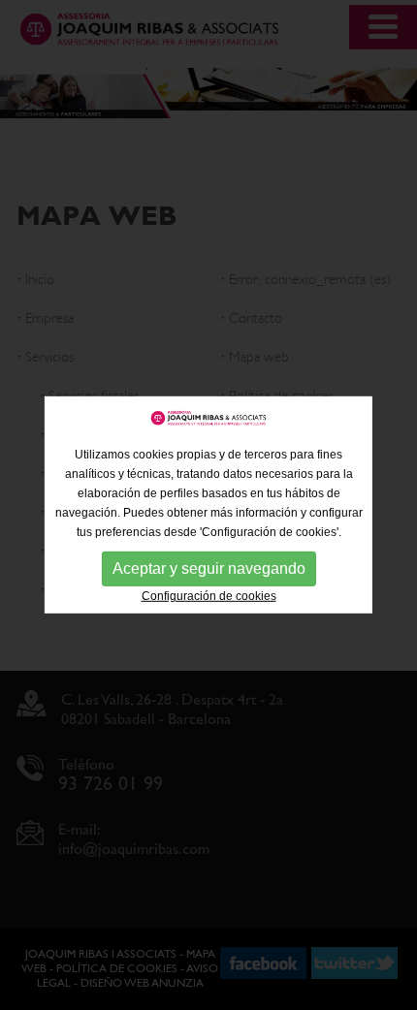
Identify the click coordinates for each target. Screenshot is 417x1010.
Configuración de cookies (209, 596)
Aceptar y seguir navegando (208, 568)
